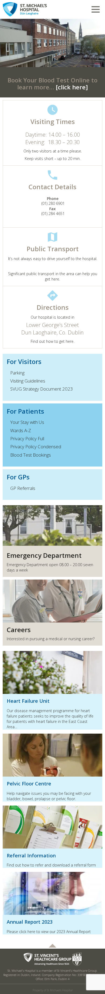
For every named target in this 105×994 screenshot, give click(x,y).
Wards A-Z (20, 430)
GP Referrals (22, 488)
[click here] (72, 87)
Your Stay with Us (27, 422)
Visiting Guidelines (27, 381)
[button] (8, 43)
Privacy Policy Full (27, 438)
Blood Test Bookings (30, 455)
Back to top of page (52, 946)
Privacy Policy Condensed (35, 446)
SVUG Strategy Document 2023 (41, 389)
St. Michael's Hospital (34, 8)
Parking (17, 373)
